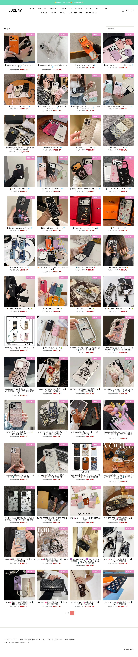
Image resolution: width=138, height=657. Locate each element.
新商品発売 (42, 8)
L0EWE (53, 12)
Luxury (15, 11)
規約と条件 (15, 642)
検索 (21, 639)
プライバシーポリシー (11, 639)
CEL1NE (89, 8)
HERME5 (78, 8)
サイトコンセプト (47, 639)
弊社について (58, 639)
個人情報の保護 (30, 639)
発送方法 (7, 642)
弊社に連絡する (70, 639)
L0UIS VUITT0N (66, 8)
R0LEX (62, 12)
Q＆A (38, 639)
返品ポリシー (24, 642)
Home (32, 8)
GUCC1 (44, 12)
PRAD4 (105, 8)
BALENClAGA (91, 12)
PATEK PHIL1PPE (75, 12)
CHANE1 (53, 8)
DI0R (97, 8)
